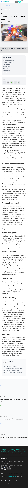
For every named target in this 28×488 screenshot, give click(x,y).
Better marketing (6, 70)
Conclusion (5, 72)
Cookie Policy (12, 465)
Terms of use (20, 465)
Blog (6, 48)
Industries (10, 461)
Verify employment (5, 463)
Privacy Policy (4, 465)
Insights (15, 461)
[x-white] (5, 469)
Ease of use (5, 68)
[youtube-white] (10, 469)
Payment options (6, 66)
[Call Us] (19, 2)
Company (21, 461)
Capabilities (3, 461)
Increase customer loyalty (8, 60)
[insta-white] (8, 469)
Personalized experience (8, 62)
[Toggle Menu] (16, 1)
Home (2, 48)
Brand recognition (7, 64)
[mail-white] (2, 469)
